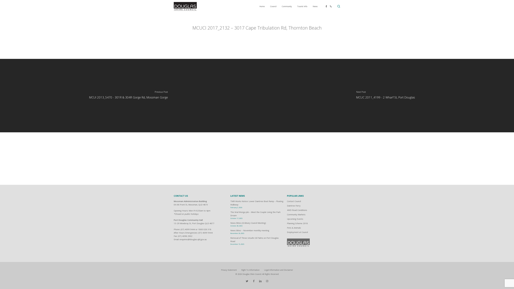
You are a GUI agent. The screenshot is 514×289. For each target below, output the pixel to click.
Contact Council (294, 201)
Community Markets (296, 214)
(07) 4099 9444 (188, 229)
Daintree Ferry (294, 205)
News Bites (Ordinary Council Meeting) (248, 223)
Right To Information (250, 270)
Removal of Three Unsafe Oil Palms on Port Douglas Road (254, 240)
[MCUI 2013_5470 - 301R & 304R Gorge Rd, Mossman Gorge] (128, 95)
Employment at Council (297, 232)
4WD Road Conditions (297, 210)
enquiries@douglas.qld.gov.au (193, 239)
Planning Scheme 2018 (297, 223)
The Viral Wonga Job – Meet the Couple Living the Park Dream (255, 214)
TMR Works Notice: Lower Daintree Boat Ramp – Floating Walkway (256, 203)
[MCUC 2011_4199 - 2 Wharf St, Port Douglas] (385, 95)
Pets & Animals (294, 227)
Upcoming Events (295, 219)
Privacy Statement (229, 270)
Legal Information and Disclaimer (278, 270)
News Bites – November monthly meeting (249, 230)
